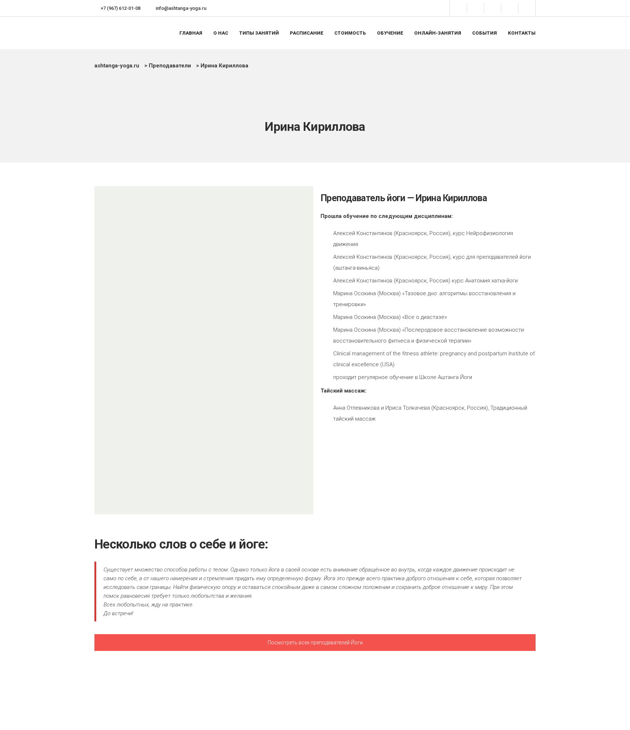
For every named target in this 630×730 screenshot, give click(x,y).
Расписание (306, 33)
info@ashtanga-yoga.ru (181, 8)
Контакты (522, 33)
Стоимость (350, 33)
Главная (190, 33)
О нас (220, 33)
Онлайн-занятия (437, 33)
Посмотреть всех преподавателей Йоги (315, 642)
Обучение (390, 33)
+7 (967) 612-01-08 (120, 8)
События (484, 33)
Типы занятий (259, 33)
